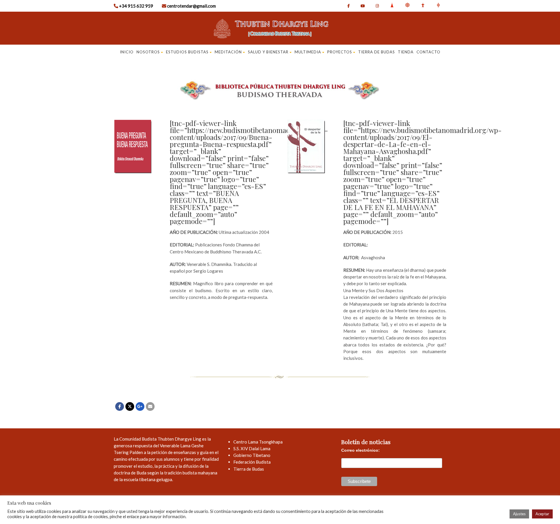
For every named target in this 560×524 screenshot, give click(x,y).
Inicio (127, 52)
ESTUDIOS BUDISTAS (187, 52)
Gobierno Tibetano (251, 455)
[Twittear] (129, 406)
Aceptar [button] (542, 513)
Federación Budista (252, 462)
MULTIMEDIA (308, 52)
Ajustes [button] (519, 513)
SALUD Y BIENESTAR (268, 52)
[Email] (150, 406)
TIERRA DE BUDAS (376, 52)
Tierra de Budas (248, 469)
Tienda (406, 52)
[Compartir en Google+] (140, 406)
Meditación (228, 52)
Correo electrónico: (360, 450)
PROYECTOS (339, 52)
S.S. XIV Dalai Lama (251, 448)
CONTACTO (428, 52)
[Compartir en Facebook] (119, 406)
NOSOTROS (148, 52)
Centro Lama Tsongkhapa (258, 441)
